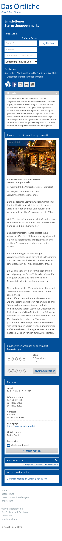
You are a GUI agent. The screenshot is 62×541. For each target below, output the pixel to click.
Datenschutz (8, 493)
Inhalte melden (9, 519)
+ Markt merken (32, 450)
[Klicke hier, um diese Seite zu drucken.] (26, 84)
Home (4, 490)
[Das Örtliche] (22, 4)
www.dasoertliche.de (12, 508)
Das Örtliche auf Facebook (15, 512)
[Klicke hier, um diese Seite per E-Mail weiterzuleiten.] (20, 84)
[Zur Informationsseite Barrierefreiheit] (8, 84)
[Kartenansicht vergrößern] (56, 460)
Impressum (7, 500)
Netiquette (7, 515)
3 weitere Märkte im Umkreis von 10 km (27, 478)
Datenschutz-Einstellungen (15, 497)
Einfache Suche (29, 38)
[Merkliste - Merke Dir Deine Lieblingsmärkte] (32, 84)
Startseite (9, 73)
